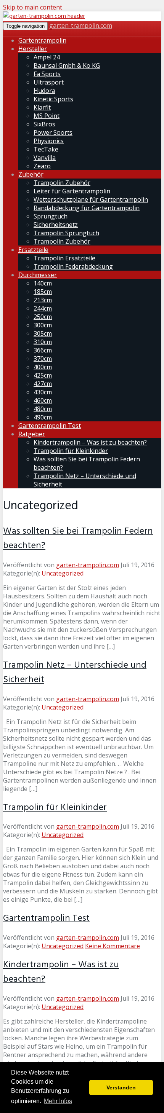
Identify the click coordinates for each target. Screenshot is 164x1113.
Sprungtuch (51, 216)
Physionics (49, 141)
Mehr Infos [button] (58, 1101)
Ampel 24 (47, 57)
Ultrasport (49, 82)
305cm (43, 333)
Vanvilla (45, 157)
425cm (43, 375)
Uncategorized (63, 573)
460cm (43, 400)
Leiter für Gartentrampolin (72, 191)
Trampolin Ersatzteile (64, 258)
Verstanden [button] (121, 1087)
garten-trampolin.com (80, 25)
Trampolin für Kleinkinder (71, 450)
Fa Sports (47, 74)
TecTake (46, 149)
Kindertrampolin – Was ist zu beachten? (90, 442)
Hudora (44, 90)
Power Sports (53, 132)
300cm (43, 325)
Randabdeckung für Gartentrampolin (87, 208)
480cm (43, 409)
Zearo (42, 166)
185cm (43, 291)
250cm (43, 317)
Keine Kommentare (112, 946)
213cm (43, 300)
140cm (43, 283)
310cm (43, 342)
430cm (43, 392)
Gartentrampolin (42, 40)
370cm (43, 358)
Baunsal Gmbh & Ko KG (67, 65)
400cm (43, 367)
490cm (43, 417)
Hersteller (32, 49)
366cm (43, 350)
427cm (43, 384)
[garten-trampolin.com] (44, 16)
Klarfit (42, 107)
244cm (43, 308)
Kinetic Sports (53, 99)
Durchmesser (37, 275)
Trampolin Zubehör (62, 183)
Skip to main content (32, 7)
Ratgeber (31, 434)
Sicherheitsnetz (56, 224)
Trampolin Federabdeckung (73, 266)
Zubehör (30, 174)
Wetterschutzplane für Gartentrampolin (91, 199)
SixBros (44, 124)
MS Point (46, 116)
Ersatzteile (33, 250)
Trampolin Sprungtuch (66, 233)
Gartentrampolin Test (49, 425)
